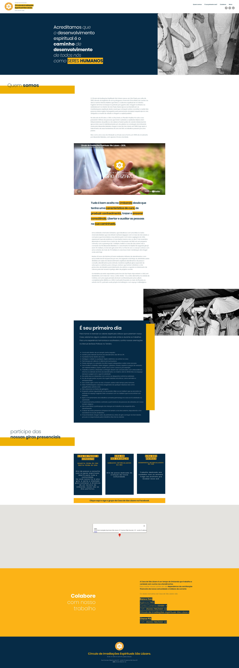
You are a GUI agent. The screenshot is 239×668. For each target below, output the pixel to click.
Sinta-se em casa (19, 10)
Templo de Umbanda (21, 2)
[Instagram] (229, 8)
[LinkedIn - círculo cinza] (233, 8)
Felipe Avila (166, 334)
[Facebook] (226, 8)
